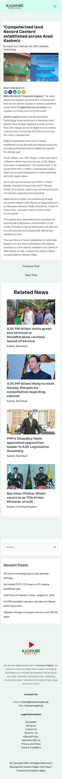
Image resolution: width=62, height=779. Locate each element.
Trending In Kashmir (26, 506)
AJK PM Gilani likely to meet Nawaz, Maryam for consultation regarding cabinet (30, 390)
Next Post (31, 275)
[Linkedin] (15, 92)
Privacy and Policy (31, 743)
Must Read (21, 346)
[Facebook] (6, 92)
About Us (31, 725)
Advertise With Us (31, 740)
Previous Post (31, 266)
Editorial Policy (31, 736)
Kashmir (44, 46)
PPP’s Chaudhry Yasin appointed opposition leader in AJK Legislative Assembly (28, 445)
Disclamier (31, 722)
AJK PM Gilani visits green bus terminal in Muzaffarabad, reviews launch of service (29, 335)
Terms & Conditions (31, 747)
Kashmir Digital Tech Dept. (37, 767)
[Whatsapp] (19, 92)
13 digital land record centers (32, 107)
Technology (9, 49)
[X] (10, 92)
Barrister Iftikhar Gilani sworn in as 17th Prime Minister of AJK (26, 498)
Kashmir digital (37, 770)
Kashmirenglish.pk (34, 702)
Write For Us (31, 733)
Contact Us (31, 729)
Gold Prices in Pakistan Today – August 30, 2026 (28, 595)
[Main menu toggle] (55, 6)
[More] (23, 92)
